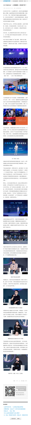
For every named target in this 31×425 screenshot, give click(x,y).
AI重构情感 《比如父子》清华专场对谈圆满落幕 (14, 409)
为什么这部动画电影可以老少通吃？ (12, 413)
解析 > (18, 418)
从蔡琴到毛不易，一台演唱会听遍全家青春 (13, 407)
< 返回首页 (13, 418)
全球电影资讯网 (6, 1)
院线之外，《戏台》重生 (9, 411)
